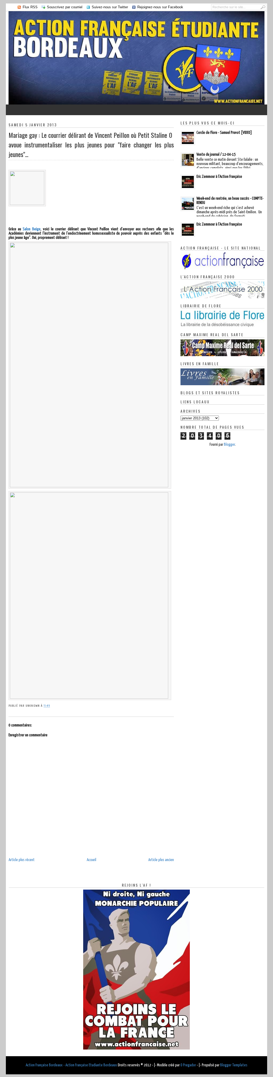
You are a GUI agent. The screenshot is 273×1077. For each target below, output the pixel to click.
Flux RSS (30, 7)
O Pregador (188, 1065)
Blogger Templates (233, 1065)
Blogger (229, 445)
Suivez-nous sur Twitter (110, 7)
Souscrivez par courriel (64, 7)
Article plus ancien (161, 860)
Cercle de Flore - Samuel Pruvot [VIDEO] (224, 133)
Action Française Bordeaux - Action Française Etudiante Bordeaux (71, 1065)
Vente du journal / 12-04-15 (216, 154)
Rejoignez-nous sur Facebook (160, 7)
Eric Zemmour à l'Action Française (219, 177)
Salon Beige (31, 229)
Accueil (91, 860)
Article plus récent (22, 860)
